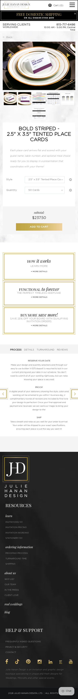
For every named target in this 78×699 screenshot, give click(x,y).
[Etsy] (60, 662)
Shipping (10, 564)
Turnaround (45, 350)
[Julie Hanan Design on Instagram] (40, 662)
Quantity (11, 190)
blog (7, 612)
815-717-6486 (65, 24)
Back (9, 37)
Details (29, 350)
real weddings (13, 604)
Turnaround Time (16, 559)
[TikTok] (17, 661)
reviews (62, 350)
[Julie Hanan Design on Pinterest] (28, 661)
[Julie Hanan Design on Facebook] (6, 661)
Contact (10, 652)
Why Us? (9, 579)
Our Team (10, 585)
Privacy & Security (16, 647)
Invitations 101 (13, 522)
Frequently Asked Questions (23, 642)
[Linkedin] (50, 662)
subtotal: (39, 212)
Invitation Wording (17, 533)
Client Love (12, 595)
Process (16, 350)
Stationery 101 (13, 538)
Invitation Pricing (16, 527)
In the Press (12, 590)
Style (9, 179)
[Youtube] (71, 661)
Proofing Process (16, 553)
